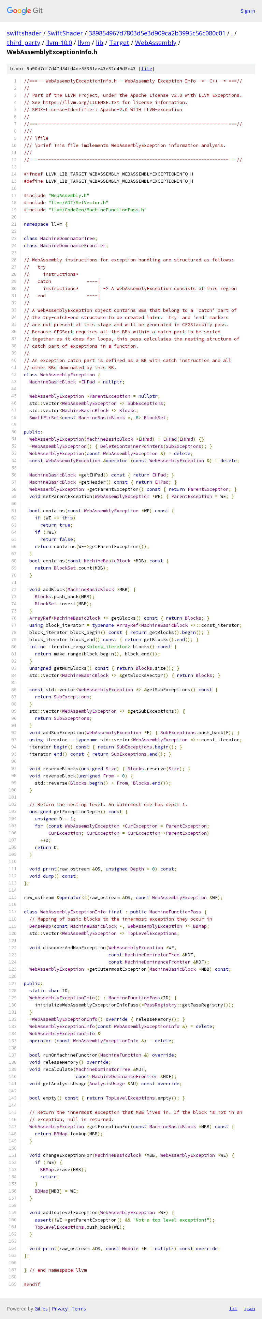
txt (233, 1308)
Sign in (248, 10)
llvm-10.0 (59, 43)
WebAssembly (155, 43)
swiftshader (24, 33)
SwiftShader (65, 33)
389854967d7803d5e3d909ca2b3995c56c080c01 (157, 33)
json (249, 1308)
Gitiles (41, 1308)
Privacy (60, 1308)
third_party (23, 43)
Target (119, 43)
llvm (84, 43)
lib (99, 43)
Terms (79, 1308)
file (146, 69)
